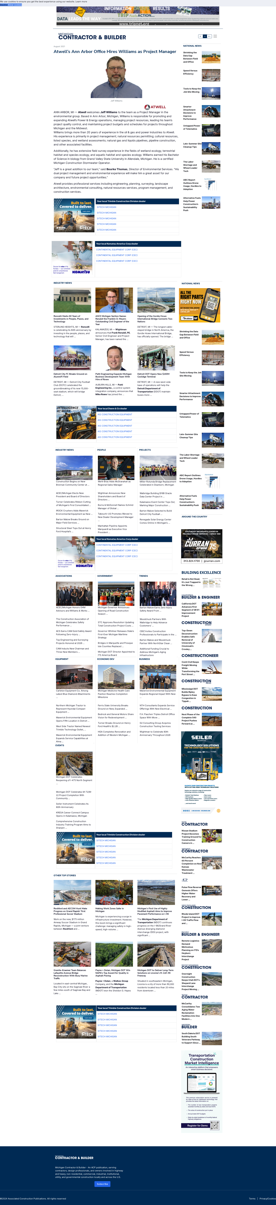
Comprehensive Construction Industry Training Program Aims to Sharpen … (73, 824)
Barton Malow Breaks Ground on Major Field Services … (72, 521)
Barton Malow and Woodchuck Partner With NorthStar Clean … (156, 642)
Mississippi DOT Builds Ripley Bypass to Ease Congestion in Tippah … (190, 695)
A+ (209, 36)
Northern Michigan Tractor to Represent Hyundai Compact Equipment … (71, 708)
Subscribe (102, 1184)
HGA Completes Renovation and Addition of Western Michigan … (114, 733)
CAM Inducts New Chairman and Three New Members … (72, 650)
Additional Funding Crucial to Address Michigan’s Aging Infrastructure (154, 652)
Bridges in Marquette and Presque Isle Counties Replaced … (115, 645)
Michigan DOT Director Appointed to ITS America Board (116, 653)
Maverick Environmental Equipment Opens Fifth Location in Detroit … (74, 719)
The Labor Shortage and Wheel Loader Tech (190, 458)
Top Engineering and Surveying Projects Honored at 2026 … (72, 641)
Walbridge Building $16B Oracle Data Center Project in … (156, 495)
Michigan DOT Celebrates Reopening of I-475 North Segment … (74, 780)
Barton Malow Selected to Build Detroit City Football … (156, 512)
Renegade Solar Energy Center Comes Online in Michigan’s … (155, 521)
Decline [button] (4, 4)
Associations (63, 576)
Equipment (61, 659)
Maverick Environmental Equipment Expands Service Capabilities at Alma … (74, 738)
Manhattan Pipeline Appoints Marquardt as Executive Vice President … (112, 529)
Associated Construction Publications (27, 1198)
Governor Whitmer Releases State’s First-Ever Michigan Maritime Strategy (116, 634)
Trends (143, 576)
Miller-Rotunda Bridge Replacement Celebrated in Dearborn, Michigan (158, 483)
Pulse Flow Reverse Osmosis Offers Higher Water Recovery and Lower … (191, 893)
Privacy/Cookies (268, 1198)
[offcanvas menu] (215, 36)
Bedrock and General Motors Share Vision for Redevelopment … (116, 716)
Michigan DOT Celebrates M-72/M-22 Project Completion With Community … (74, 795)
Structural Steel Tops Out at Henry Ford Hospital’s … (73, 530)
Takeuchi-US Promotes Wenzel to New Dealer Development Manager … (116, 517)
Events (59, 745)
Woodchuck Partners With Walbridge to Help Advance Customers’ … (153, 622)
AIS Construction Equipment (115, 414)
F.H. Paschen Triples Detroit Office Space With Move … (157, 716)
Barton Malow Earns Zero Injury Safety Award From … (156, 609)
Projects (145, 450)
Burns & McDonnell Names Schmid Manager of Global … (115, 507)
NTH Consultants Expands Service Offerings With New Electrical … (157, 707)
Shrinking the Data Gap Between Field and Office (189, 334)
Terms (252, 1198)
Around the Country (194, 516)
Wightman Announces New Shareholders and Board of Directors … (111, 496)
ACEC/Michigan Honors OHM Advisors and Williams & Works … (73, 609)
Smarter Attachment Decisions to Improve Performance (190, 112)
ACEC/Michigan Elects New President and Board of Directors (73, 495)
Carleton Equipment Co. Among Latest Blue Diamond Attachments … (73, 693)
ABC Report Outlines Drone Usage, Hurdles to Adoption (191, 478)
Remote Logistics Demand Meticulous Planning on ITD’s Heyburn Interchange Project (190, 950)
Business (144, 659)
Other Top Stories (65, 875)
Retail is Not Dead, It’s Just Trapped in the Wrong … (191, 582)
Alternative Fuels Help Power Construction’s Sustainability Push (192, 204)
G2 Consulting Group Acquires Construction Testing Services (155, 725)
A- (201, 36)
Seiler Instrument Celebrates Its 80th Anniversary (72, 805)
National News (192, 46)
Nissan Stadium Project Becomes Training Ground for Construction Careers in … (192, 836)
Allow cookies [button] (15, 4)
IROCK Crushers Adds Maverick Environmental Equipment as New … (74, 512)
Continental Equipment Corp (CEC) (117, 249)
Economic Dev (105, 659)
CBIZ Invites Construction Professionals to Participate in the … (158, 633)
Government (105, 576)
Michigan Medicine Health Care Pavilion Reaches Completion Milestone (114, 693)
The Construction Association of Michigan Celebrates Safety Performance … (72, 622)
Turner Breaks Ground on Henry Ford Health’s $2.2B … (114, 725)
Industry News (63, 283)
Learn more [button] (81, 1)
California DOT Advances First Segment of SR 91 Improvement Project (190, 609)
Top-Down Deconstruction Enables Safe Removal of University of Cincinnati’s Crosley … (190, 639)
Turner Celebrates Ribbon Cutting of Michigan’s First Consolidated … (73, 503)
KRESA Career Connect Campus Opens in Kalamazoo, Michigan (72, 814)
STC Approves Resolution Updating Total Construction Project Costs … (116, 624)
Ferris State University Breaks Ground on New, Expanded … (113, 707)
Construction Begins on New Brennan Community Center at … (72, 483)
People (101, 450)
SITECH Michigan (106, 207)
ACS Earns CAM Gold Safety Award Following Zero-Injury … (73, 633)
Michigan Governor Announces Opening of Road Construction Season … (113, 610)
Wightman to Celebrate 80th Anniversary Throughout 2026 (155, 733)
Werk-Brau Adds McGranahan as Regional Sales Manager (114, 483)
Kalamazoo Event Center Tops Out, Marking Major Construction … (157, 504)
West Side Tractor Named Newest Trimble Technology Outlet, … (73, 728)
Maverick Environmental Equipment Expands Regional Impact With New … (158, 693)
